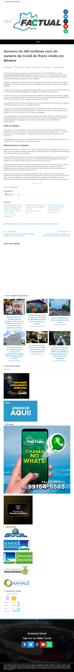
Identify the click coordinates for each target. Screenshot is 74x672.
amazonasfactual (12, 224)
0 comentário (59, 67)
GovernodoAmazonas (30, 224)
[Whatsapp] (65, 31)
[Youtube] (65, 26)
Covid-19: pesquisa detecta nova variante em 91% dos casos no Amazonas (56, 207)
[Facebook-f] (65, 11)
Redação (9, 67)
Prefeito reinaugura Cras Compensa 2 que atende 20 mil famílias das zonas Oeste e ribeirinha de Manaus (37, 319)
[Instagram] (65, 21)
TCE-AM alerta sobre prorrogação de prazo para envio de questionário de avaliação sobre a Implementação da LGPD (14, 353)
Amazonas (38, 67)
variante (48, 224)
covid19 (21, 224)
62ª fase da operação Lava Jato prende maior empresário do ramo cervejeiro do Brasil (37, 348)
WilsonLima (54, 224)
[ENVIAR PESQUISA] (11, 21)
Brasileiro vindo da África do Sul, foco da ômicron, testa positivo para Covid (35, 207)
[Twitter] (65, 16)
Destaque (47, 67)
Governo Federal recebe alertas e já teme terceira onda (59, 320)
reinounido (41, 224)
